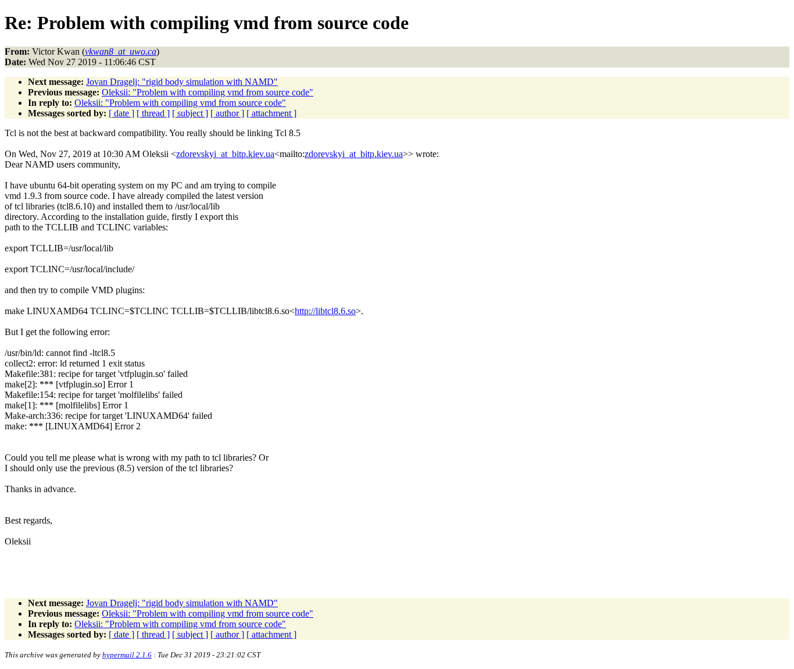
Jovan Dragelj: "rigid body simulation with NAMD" (182, 82)
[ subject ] (190, 113)
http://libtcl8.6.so (325, 311)
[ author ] (227, 113)
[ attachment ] (271, 113)
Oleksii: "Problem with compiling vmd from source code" (207, 92)
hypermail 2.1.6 (127, 654)
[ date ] (121, 113)
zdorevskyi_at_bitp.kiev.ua (225, 154)
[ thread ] (153, 113)
